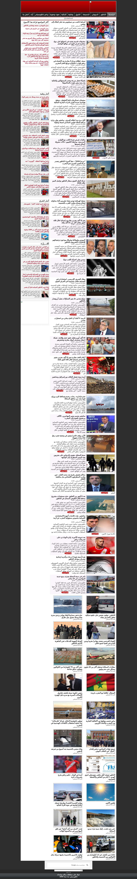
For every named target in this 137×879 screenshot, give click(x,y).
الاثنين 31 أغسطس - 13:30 (78, 420)
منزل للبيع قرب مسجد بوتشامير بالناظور (35, 25)
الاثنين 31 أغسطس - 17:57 (78, 165)
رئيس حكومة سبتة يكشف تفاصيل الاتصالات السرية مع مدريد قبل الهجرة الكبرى (68, 695)
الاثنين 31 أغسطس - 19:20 (78, 65)
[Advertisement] (35, 79)
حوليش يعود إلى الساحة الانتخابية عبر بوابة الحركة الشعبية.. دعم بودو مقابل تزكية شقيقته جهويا (35, 62)
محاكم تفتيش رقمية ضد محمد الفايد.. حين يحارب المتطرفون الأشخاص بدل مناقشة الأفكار (70, 477)
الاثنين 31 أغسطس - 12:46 (78, 439)
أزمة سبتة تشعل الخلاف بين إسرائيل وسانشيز (68, 377)
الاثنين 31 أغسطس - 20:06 (78, 26)
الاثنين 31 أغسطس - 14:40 (78, 379)
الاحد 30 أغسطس (110, 619)
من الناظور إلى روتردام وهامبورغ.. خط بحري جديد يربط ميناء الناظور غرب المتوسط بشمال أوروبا (36, 56)
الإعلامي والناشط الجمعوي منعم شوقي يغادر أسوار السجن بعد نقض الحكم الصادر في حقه (35, 49)
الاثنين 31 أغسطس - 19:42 (78, 45)
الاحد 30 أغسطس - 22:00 (78, 580)
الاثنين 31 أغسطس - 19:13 (78, 84)
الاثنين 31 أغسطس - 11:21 (78, 500)
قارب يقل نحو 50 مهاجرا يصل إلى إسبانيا (36, 174)
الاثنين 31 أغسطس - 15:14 (78, 361)
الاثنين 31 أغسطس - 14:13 (78, 400)
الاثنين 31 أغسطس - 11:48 (78, 481)
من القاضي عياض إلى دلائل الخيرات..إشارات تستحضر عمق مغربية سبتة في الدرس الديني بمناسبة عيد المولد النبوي (35, 248)
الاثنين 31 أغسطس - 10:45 (78, 522)
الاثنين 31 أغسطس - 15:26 (78, 322)
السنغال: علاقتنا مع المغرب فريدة (103, 693)
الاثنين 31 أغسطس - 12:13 (78, 459)
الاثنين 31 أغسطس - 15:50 (78, 302)
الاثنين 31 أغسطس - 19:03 (78, 104)
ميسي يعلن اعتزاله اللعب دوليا (74, 260)
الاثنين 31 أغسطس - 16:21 (78, 283)
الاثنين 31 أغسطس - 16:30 (78, 244)
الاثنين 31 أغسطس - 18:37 (78, 205)
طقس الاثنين (110, 803)
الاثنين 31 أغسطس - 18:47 (78, 124)
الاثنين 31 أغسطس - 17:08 (78, 224)
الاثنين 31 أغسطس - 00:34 (78, 561)
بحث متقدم (68, 872)
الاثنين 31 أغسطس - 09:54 (78, 541)
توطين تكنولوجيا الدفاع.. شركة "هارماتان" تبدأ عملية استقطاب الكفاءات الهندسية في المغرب (66, 723)
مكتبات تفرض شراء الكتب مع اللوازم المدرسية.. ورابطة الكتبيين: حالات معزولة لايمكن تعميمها (70, 142)
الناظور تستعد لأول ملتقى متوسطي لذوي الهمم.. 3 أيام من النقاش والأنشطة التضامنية (100, 777)
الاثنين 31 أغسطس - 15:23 (78, 342)
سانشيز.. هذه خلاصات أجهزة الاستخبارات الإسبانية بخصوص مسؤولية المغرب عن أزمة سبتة (69, 518)
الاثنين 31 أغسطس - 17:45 (78, 185)
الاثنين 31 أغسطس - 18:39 (78, 146)
